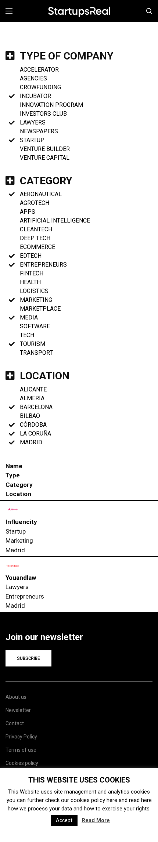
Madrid (31, 442)
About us (16, 697)
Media (29, 317)
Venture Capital (44, 157)
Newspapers (39, 131)
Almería (32, 398)
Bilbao (30, 415)
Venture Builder (45, 148)
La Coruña (35, 433)
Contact (15, 723)
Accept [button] (64, 820)
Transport (36, 352)
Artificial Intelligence (55, 220)
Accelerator (39, 69)
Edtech (31, 255)
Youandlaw (21, 577)
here (112, 800)
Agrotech (34, 202)
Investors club (43, 113)
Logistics (34, 291)
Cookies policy (22, 763)
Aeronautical (41, 194)
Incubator (35, 96)
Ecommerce (37, 246)
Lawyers (33, 122)
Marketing (36, 299)
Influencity (21, 521)
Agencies (33, 78)
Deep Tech (35, 238)
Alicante (33, 389)
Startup (32, 140)
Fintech (31, 273)
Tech (27, 335)
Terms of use (21, 750)
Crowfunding (40, 87)
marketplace (40, 308)
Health (30, 282)
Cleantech (36, 229)
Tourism (32, 343)
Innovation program (51, 104)
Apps (27, 211)
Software (35, 326)
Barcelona (36, 407)
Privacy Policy (21, 737)
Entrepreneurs (43, 264)
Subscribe (28, 658)
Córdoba (33, 424)
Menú (12, 11)
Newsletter (18, 710)
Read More (96, 820)
